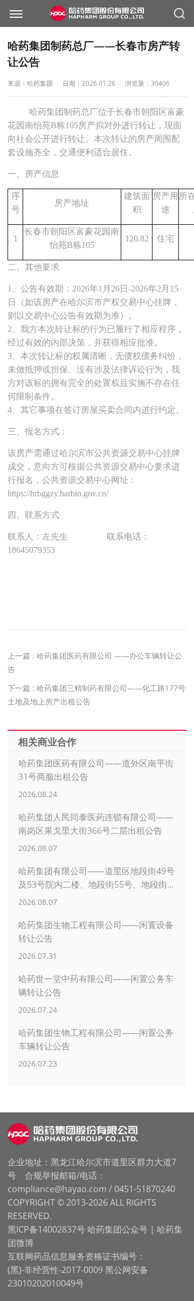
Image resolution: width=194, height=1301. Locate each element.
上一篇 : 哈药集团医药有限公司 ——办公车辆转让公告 (95, 662)
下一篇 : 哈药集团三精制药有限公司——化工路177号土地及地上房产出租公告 (96, 695)
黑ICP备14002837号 (46, 1229)
